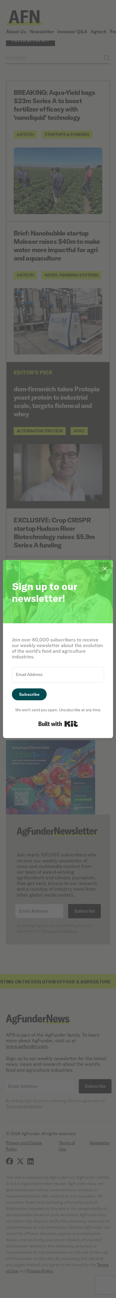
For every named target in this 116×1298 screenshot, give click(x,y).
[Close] (105, 568)
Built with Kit (58, 723)
